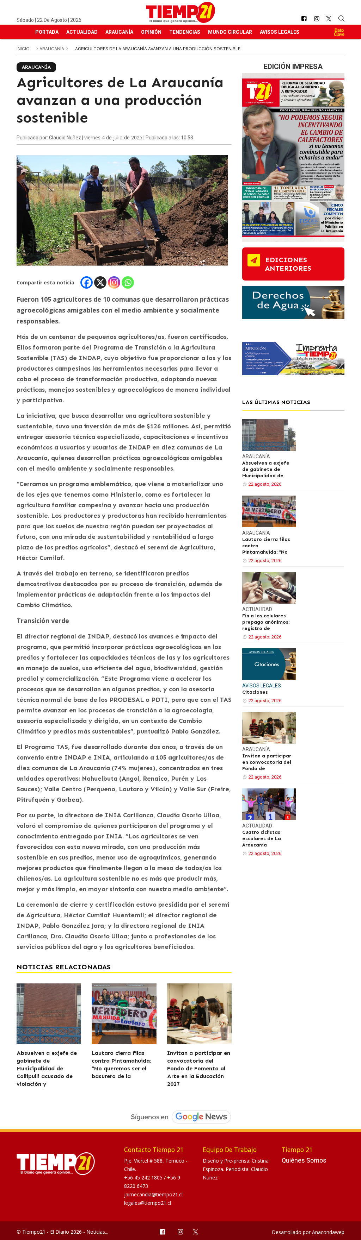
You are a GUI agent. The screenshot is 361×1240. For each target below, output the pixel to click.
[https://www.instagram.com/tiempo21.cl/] (316, 18)
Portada (47, 32)
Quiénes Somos (304, 1160)
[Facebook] (86, 282)
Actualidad (82, 32)
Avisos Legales (279, 32)
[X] (100, 282)
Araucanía (119, 32)
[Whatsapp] (128, 282)
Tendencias (184, 32)
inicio (23, 48)
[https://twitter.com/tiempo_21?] (329, 18)
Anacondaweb (328, 1232)
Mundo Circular (230, 32)
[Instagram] (114, 282)
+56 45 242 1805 (144, 1177)
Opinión (151, 32)
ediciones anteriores (288, 264)
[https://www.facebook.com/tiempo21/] (304, 18)
